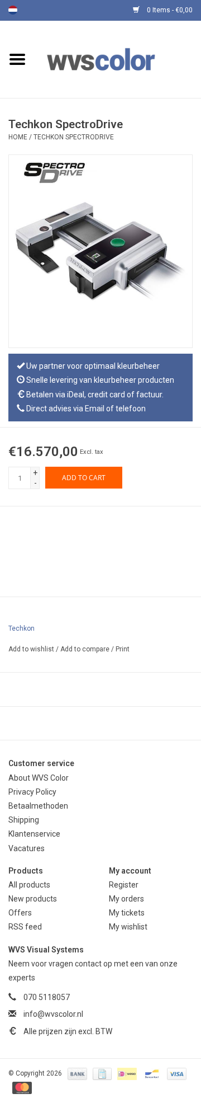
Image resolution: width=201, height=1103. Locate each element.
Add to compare (85, 649)
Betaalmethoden (38, 805)
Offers (20, 912)
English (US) (27, 10)
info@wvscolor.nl (53, 1014)
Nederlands (12, 10)
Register (123, 884)
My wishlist (128, 926)
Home (17, 137)
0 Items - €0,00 (169, 10)
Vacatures (26, 848)
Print (123, 649)
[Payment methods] (76, 1073)
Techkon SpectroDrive (74, 137)
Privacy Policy (32, 791)
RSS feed (25, 926)
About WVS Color (38, 777)
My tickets (127, 912)
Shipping (23, 819)
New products (32, 898)
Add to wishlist (32, 649)
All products (29, 884)
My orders (126, 898)
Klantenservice (34, 833)
